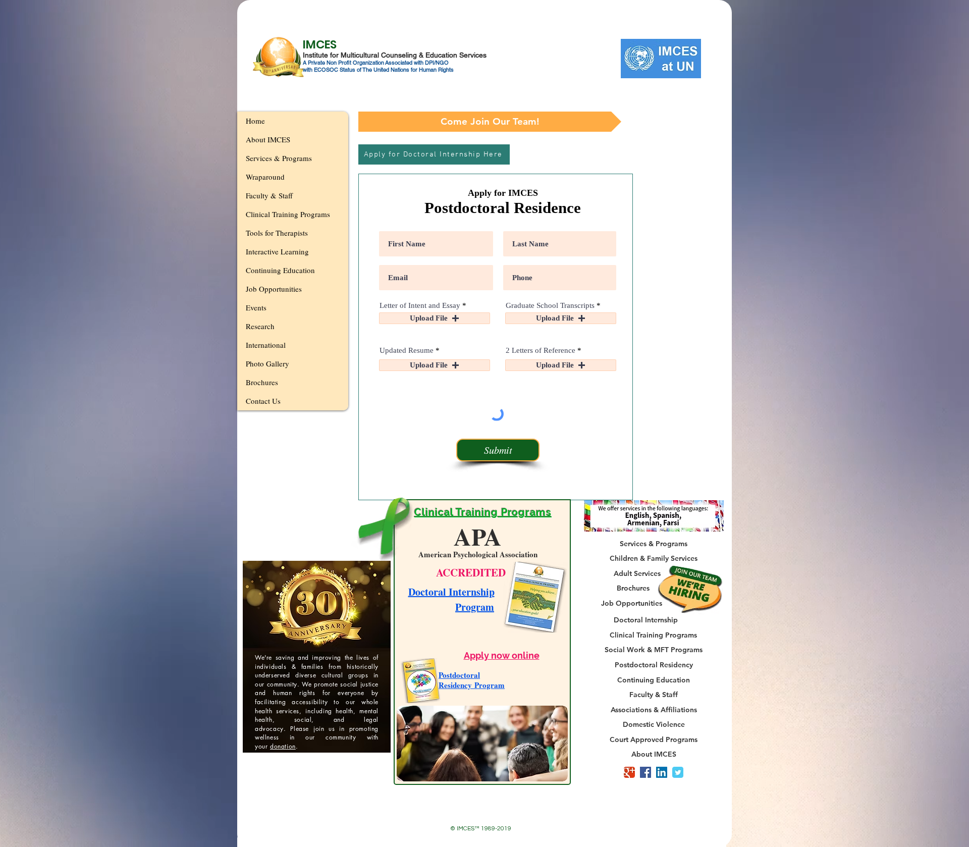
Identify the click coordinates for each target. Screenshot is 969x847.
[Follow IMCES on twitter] (677, 772)
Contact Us (263, 401)
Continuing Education (280, 270)
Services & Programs (279, 158)
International (266, 345)
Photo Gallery (267, 363)
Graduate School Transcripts (550, 305)
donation (283, 746)
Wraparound (265, 177)
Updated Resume (407, 350)
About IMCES (268, 139)
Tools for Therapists (277, 233)
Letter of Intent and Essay (420, 305)
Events (256, 307)
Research (260, 326)
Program (474, 607)
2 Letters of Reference (541, 350)
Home (255, 121)
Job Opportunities (274, 289)
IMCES (320, 44)
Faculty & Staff (269, 195)
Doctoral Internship (451, 592)
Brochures (262, 382)
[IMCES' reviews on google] (629, 772)
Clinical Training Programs (288, 214)
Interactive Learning (277, 251)
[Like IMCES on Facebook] (645, 772)
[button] (489, 122)
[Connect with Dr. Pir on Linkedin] (661, 772)
